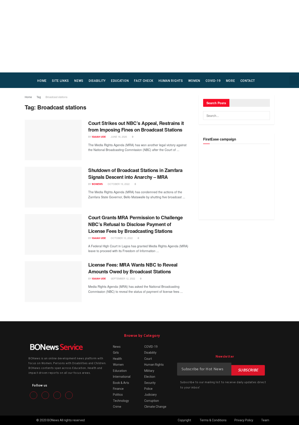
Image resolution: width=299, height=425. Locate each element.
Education (120, 81)
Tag (39, 97)
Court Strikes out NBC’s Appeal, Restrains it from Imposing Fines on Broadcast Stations (136, 126)
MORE (230, 81)
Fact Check (143, 81)
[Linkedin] (57, 395)
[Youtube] (69, 395)
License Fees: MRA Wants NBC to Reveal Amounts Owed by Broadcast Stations (133, 268)
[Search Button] (265, 115)
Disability (97, 81)
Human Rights (170, 81)
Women (194, 81)
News (78, 81)
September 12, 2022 (122, 278)
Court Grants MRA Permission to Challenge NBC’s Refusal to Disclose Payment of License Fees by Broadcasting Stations (135, 224)
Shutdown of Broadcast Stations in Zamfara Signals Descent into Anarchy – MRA (135, 173)
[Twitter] (45, 395)
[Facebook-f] (33, 395)
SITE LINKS (60, 81)
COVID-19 (213, 81)
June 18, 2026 (118, 136)
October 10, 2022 (121, 238)
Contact (247, 81)
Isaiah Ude (99, 136)
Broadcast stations (56, 97)
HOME (42, 81)
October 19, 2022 (118, 184)
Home (28, 97)
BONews (97, 184)
